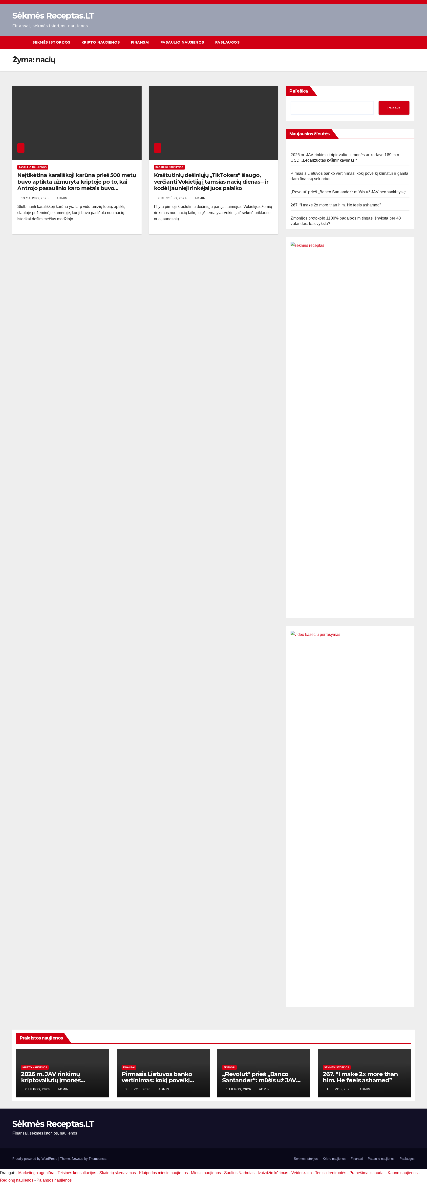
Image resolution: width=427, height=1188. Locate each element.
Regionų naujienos (16, 1180)
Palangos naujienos (54, 1180)
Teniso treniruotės (330, 1173)
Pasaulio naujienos (182, 42)
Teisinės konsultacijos (77, 1173)
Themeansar (97, 1159)
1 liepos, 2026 (239, 1089)
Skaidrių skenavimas (117, 1173)
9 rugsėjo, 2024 (173, 198)
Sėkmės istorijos (51, 42)
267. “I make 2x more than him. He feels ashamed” (336, 205)
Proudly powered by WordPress (35, 1159)
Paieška (298, 91)
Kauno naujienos (403, 1173)
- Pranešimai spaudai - (367, 1173)
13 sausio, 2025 (35, 198)
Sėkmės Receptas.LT (53, 15)
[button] (411, 42)
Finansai (140, 42)
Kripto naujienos (101, 42)
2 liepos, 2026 (38, 1089)
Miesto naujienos (206, 1173)
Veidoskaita (301, 1173)
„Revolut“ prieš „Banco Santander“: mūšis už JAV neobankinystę (348, 192)
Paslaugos (227, 42)
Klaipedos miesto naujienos (163, 1173)
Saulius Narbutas (239, 1173)
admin (62, 198)
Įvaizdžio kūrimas (273, 1173)
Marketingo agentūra (36, 1173)
